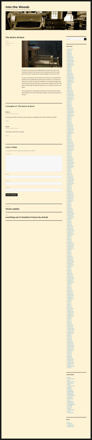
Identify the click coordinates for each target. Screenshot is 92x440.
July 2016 (69, 219)
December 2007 (70, 362)
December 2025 (70, 60)
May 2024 (69, 87)
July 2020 (69, 152)
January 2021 (70, 143)
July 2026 (69, 50)
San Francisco (70, 398)
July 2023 (69, 101)
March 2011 (69, 307)
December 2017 (70, 195)
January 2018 (70, 194)
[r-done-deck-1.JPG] (42, 54)
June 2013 (69, 269)
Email (8, 181)
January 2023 (70, 109)
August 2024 (70, 83)
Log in (68, 422)
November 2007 (70, 363)
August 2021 (70, 133)
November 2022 (70, 112)
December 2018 (70, 178)
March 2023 (69, 107)
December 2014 (70, 243)
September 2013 (70, 264)
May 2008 (69, 355)
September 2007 (70, 366)
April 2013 (69, 272)
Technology (69, 405)
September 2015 (70, 233)
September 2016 (70, 217)
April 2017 (69, 207)
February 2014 (70, 257)
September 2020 (70, 149)
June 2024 (69, 85)
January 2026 (70, 59)
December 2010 (70, 311)
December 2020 (70, 145)
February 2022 (70, 125)
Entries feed (69, 423)
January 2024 (70, 93)
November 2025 (70, 61)
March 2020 (69, 157)
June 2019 (69, 170)
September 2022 (70, 115)
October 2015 (70, 232)
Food (68, 380)
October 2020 (70, 147)
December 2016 (70, 212)
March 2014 (69, 256)
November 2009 (70, 329)
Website (8, 187)
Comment (9, 154)
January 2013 (70, 276)
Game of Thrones (71, 381)
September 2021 (70, 132)
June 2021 (69, 136)
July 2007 (69, 367)
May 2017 (69, 205)
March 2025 (69, 73)
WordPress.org (70, 426)
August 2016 (70, 218)
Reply (7, 120)
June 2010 (69, 319)
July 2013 (69, 267)
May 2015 (69, 239)
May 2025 (69, 70)
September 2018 (70, 183)
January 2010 (70, 326)
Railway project (70, 393)
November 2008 (70, 346)
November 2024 (70, 78)
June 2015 (69, 238)
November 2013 (70, 262)
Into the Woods (17, 7)
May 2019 (69, 171)
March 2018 (69, 191)
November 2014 (70, 245)
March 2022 (69, 124)
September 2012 (70, 281)
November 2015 (70, 231)
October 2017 (70, 198)
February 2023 (70, 108)
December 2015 (70, 229)
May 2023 (69, 104)
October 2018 (70, 181)
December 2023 (70, 94)
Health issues (70, 383)
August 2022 (70, 116)
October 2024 (70, 80)
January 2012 (70, 293)
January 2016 (70, 228)
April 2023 (69, 105)
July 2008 (69, 352)
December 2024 (70, 77)
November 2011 (70, 295)
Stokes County (70, 401)
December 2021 (70, 128)
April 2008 (69, 356)
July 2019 (69, 169)
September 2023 (70, 98)
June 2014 (69, 252)
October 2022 (70, 114)
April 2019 (69, 173)
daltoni (7, 41)
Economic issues (70, 378)
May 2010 (69, 321)
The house (8, 45)
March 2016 (69, 225)
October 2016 (70, 215)
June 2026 (69, 52)
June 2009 (69, 336)
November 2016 (70, 214)
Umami (68, 411)
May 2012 (69, 287)
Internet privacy (70, 386)
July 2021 (69, 135)
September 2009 (70, 332)
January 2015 (70, 242)
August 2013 (69, 266)
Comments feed (70, 425)
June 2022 (69, 119)
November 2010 (70, 312)
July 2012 (69, 284)
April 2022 (69, 122)
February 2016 (70, 226)
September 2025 (70, 64)
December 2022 (70, 111)
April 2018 (69, 190)
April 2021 (69, 139)
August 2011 (69, 300)
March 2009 (70, 341)
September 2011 (70, 298)
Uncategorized (70, 412)
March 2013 (69, 273)
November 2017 (70, 197)
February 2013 (70, 274)
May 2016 (69, 222)
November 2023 (70, 95)
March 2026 (70, 56)
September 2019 (70, 166)
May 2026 (69, 53)
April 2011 (69, 305)
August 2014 (70, 249)
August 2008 (70, 350)
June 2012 (69, 286)
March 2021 (69, 140)
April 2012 (69, 288)
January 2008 (70, 360)
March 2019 (69, 174)
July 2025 (69, 67)
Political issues (70, 391)
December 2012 (70, 277)
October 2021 (70, 131)
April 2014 (69, 255)
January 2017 (70, 211)
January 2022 (70, 126)
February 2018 (70, 193)
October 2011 (70, 297)
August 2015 (70, 235)
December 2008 (70, 345)
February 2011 (70, 308)
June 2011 (69, 303)
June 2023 (69, 102)
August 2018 (70, 184)
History (69, 384)
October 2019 (70, 164)
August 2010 (70, 317)
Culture (68, 377)
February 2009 (70, 342)
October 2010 (70, 314)
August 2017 (70, 201)
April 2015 (69, 241)
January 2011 (70, 310)
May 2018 (69, 188)
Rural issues (69, 397)
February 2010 (70, 325)
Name (7, 174)
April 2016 (69, 224)
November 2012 (70, 279)
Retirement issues (71, 395)
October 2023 (70, 97)
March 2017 (69, 208)
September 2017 (70, 200)
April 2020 (69, 156)
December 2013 (70, 260)
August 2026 (70, 49)
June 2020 (69, 153)
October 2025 (70, 63)
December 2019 (70, 162)
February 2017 (70, 210)
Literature (69, 387)
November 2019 (70, 163)
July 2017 (69, 202)
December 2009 (70, 328)
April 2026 (69, 54)
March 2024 (69, 90)
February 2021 (70, 142)
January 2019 (70, 177)
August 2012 (70, 283)
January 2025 (70, 76)
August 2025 (70, 66)
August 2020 (70, 150)
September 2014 (70, 248)
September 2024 (70, 81)
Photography (70, 390)
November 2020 (70, 146)
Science (69, 400)
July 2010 (69, 318)
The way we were (71, 409)
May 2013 (69, 270)
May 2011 (69, 304)
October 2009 (70, 331)
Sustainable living (71, 404)
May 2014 (69, 253)
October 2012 (70, 280)
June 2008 (69, 353)
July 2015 (69, 236)
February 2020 (70, 159)
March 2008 (69, 358)
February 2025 (70, 74)
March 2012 (69, 290)
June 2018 (69, 187)
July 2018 (69, 186)
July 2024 (69, 84)
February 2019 (70, 176)
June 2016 (69, 221)
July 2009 (69, 335)
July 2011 (69, 301)
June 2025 (69, 69)
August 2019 (70, 167)
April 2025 (69, 71)
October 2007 (70, 365)
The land (69, 408)
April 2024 (69, 88)
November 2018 (70, 180)
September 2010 (70, 315)
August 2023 (70, 100)
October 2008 (70, 348)
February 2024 (70, 91)
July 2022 (69, 118)
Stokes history (70, 402)
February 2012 (70, 291)
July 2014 (69, 250)
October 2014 (70, 246)
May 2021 (69, 138)
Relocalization (70, 394)
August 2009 (70, 334)
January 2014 (70, 259)
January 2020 (70, 160)
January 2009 (70, 343)
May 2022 (69, 121)
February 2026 (70, 57)
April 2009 (69, 339)
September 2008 (70, 349)
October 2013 (70, 263)
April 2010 (69, 322)
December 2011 (70, 294)
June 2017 (69, 204)
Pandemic (69, 388)
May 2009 (69, 338)
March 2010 (69, 324)
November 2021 (70, 129)
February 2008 (70, 359)
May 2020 (69, 155)
